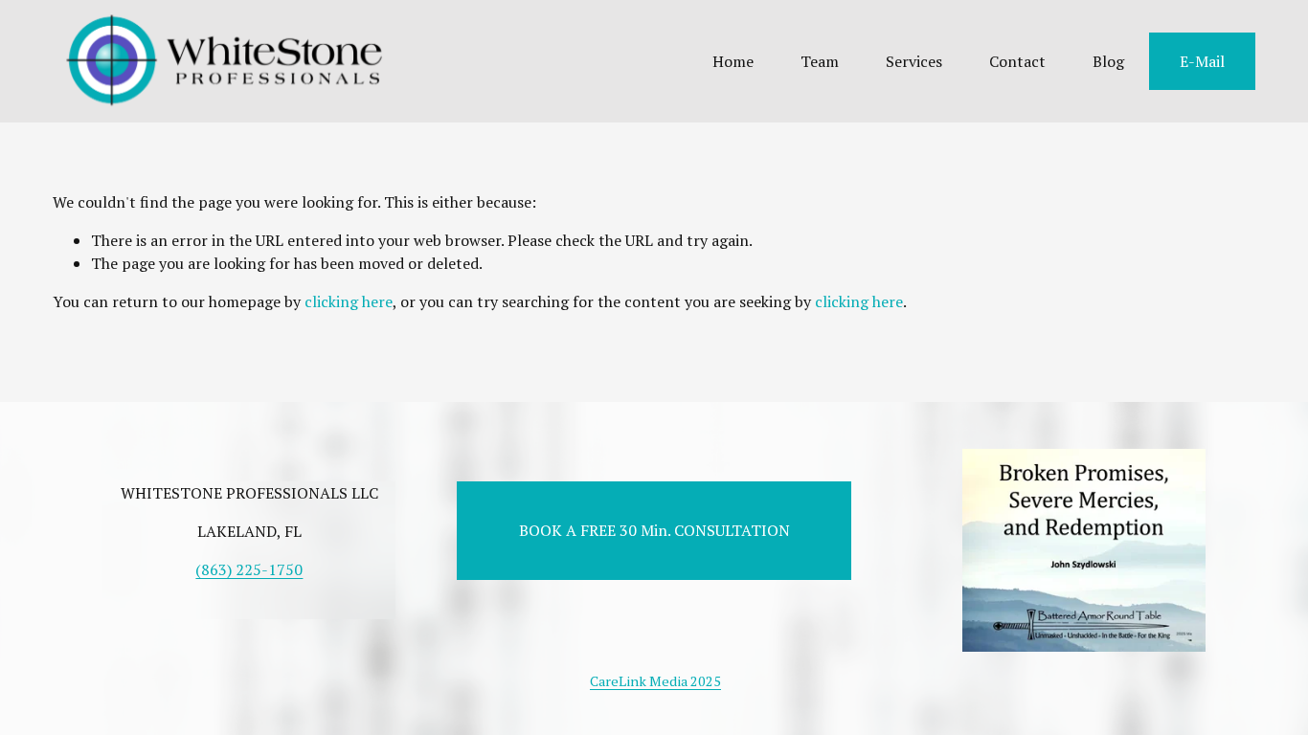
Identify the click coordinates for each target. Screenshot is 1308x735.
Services (914, 61)
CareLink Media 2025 (655, 681)
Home (733, 61)
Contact (1017, 61)
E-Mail (1202, 61)
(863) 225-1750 (249, 569)
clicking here (348, 301)
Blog (1108, 61)
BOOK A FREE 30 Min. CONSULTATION (654, 530)
